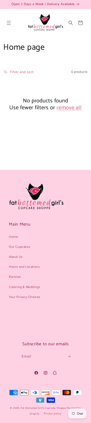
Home (13, 237)
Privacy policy (52, 413)
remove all (69, 107)
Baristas (15, 277)
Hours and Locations (24, 267)
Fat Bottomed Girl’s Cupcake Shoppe (43, 408)
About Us (16, 257)
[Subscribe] (69, 356)
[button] (9, 23)
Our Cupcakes (19, 247)
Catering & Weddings (24, 287)
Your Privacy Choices (24, 297)
